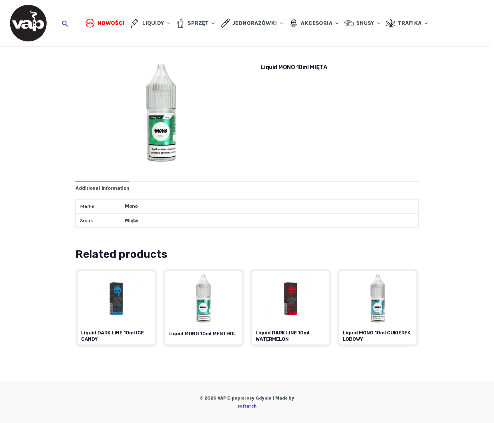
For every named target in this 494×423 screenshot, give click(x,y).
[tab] (102, 187)
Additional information (102, 188)
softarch (247, 406)
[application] (167, 23)
